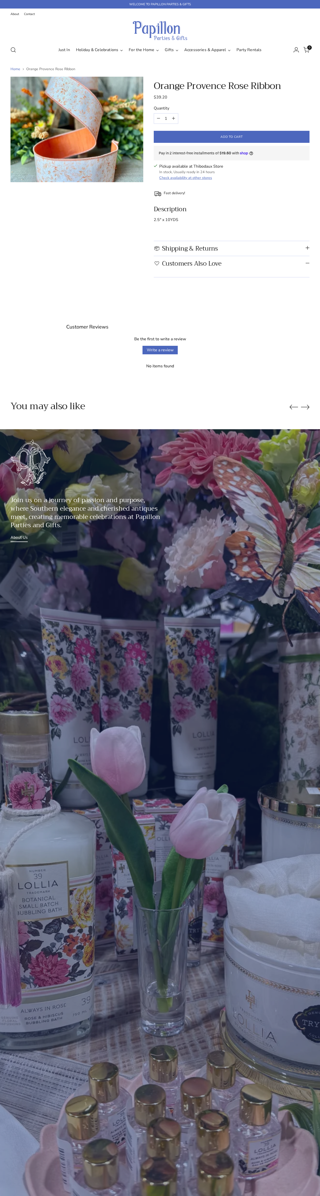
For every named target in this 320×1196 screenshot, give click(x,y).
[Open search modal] (13, 50)
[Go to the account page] (296, 50)
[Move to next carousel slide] (305, 407)
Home (15, 69)
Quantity (161, 108)
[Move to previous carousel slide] (294, 407)
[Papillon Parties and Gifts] (160, 30)
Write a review (160, 350)
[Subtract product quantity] (158, 119)
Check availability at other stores (185, 177)
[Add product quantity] (173, 119)
